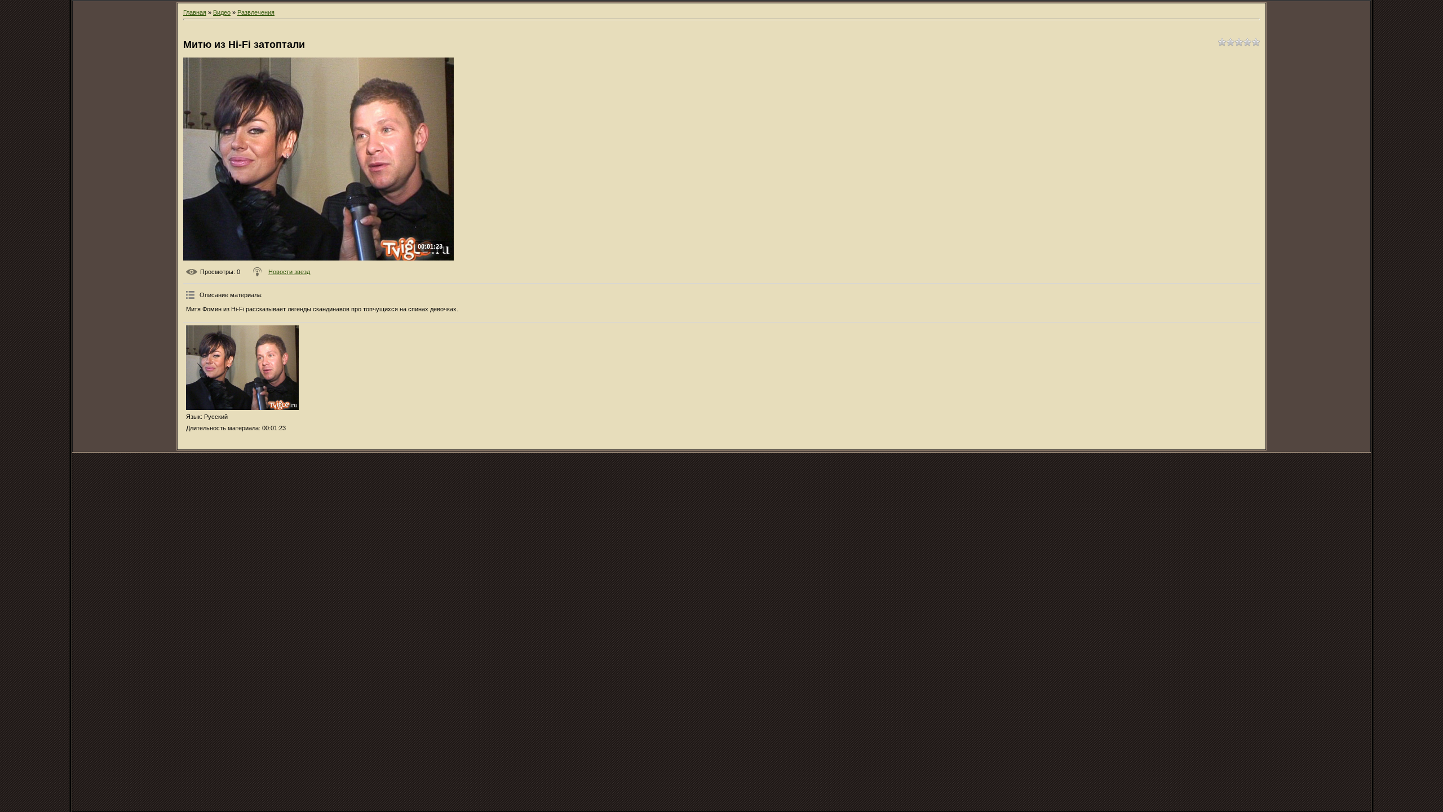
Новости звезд (289, 271)
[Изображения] (242, 367)
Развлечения (256, 12)
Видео (222, 12)
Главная (194, 12)
